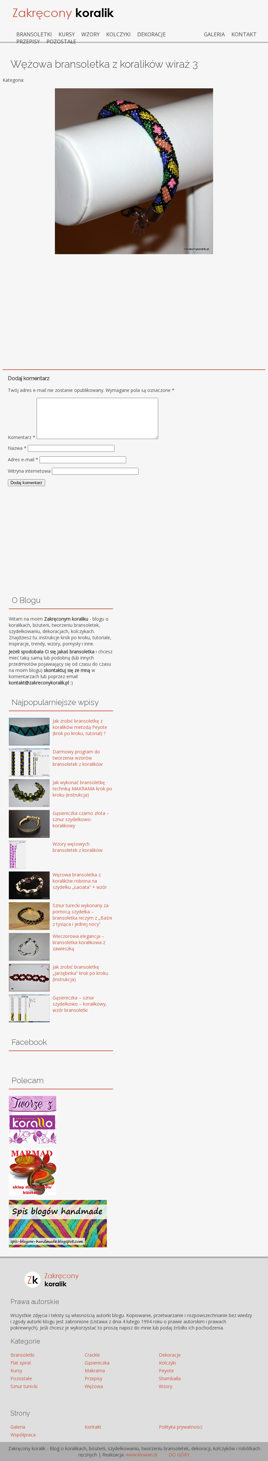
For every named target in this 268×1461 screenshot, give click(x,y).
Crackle (92, 1355)
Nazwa (17, 448)
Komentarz (21, 437)
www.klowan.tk (142, 1455)
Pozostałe (61, 41)
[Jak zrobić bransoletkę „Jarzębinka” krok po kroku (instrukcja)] (20, 978)
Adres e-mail (23, 459)
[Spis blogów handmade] (58, 1245)
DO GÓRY (178, 1455)
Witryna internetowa (29, 471)
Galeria (214, 34)
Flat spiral (20, 1363)
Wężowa (94, 1386)
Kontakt (244, 34)
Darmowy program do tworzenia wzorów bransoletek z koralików (78, 757)
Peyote (166, 1370)
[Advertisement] (134, 305)
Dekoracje (151, 34)
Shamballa (170, 1378)
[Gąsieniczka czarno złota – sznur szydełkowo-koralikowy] (20, 824)
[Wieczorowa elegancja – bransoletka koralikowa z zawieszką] (20, 947)
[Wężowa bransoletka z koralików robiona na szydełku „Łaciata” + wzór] (20, 886)
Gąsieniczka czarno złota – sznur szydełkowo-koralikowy (81, 819)
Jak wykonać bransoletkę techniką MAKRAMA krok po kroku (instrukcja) (82, 788)
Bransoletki (34, 34)
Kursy (67, 34)
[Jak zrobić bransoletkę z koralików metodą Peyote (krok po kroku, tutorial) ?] (20, 732)
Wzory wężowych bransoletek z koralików (78, 847)
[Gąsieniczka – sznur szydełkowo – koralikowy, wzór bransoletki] (20, 1009)
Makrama (95, 1370)
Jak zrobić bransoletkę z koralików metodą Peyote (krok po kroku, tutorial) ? (80, 727)
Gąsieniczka (97, 1363)
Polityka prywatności (180, 1427)
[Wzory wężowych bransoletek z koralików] (20, 855)
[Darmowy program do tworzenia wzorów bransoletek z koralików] (20, 763)
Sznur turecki (24, 1386)
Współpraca (23, 1435)
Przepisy (28, 41)
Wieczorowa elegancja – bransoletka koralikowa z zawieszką (79, 942)
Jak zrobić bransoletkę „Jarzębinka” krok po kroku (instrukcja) (80, 973)
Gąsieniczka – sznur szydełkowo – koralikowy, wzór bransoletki (80, 1004)
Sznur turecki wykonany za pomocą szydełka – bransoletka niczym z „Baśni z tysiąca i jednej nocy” (82, 914)
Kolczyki (118, 34)
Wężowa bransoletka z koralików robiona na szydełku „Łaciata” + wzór (80, 880)
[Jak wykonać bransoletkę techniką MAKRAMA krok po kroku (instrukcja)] (20, 793)
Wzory (90, 34)
